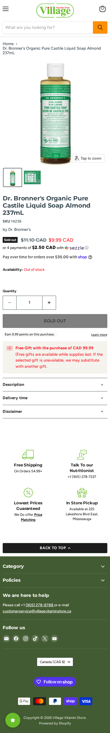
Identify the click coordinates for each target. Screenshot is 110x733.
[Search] (100, 27)
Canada (52, 662)
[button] (12, 177)
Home (8, 44)
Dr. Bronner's (19, 229)
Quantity (10, 291)
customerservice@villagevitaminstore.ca (37, 611)
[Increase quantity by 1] (49, 303)
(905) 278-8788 (40, 605)
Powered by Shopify (55, 723)
